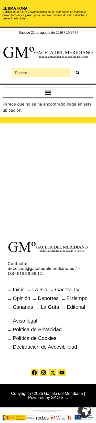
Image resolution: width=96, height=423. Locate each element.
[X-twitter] (52, 372)
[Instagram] (43, 372)
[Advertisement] (48, 179)
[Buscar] (77, 72)
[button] (48, 92)
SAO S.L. (59, 397)
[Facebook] (34, 372)
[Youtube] (62, 372)
